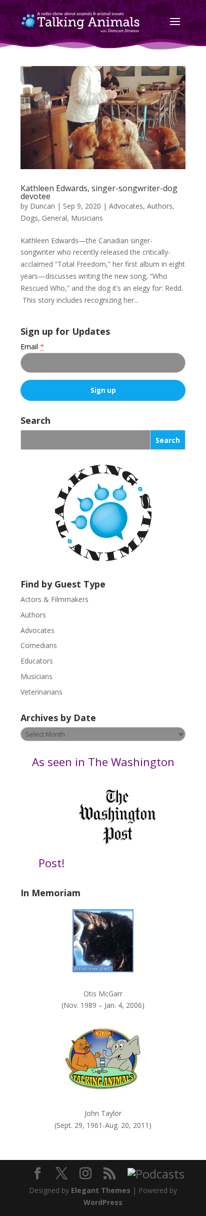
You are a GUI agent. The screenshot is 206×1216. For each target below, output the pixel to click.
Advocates (126, 206)
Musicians (87, 218)
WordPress (103, 1202)
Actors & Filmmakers (54, 599)
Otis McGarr (103, 993)
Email (32, 346)
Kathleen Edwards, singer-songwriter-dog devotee (99, 192)
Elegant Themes (100, 1190)
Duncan (42, 206)
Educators (36, 661)
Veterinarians (41, 692)
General (54, 218)
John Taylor (103, 1113)
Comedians (38, 645)
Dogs (29, 218)
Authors (159, 206)
